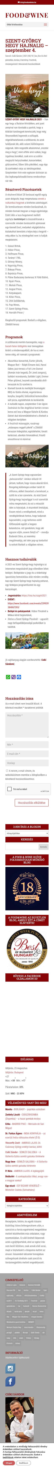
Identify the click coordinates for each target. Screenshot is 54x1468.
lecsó (35, 1311)
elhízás (18, 1296)
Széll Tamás (35, 1333)
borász (17, 60)
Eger (45, 1290)
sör (43, 1333)
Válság (36, 1338)
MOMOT (31, 1322)
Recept (25, 1333)
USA (14, 1338)
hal (19, 1306)
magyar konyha (36, 1317)
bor (36, 56)
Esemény (24, 60)
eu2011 (9, 1301)
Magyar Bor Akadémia (20, 1317)
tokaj (8, 1338)
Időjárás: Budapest (14, 1072)
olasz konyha (28, 1327)
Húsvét (9, 1311)
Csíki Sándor (17, 56)
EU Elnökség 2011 (21, 1301)
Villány (28, 1338)
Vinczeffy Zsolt (12, 1142)
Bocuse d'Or (11, 1290)
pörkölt (17, 1333)
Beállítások (23, 1463)
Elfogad (9, 1463)
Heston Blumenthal (39, 1306)
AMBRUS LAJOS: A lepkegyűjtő (29, 1171)
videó (21, 1338)
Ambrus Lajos (11, 1285)
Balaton (22, 1285)
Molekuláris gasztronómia (16, 1322)
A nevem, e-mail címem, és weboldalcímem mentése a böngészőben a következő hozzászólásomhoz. (26, 774)
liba (8, 1317)
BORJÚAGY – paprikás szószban (29, 1109)
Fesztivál (32, 60)
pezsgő (9, 1333)
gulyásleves (11, 1306)
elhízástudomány (30, 1296)
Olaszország (40, 1327)
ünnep (17, 1343)
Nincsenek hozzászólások (29, 64)
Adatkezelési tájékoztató (17, 1357)
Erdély (42, 1296)
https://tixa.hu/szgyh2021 (34, 595)
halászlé (26, 1306)
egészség (10, 1296)
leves (41, 1311)
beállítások (8, 1457)
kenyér (27, 1311)
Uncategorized (11, 64)
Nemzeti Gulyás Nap (14, 1327)
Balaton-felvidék (34, 1285)
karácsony (18, 1311)
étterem (9, 1343)
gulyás (42, 1301)
